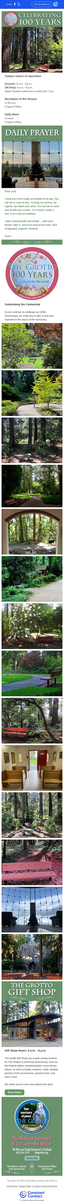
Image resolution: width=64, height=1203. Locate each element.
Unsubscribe (12, 1186)
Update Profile (25, 1186)
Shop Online (14, 1092)
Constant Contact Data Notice (44, 1186)
